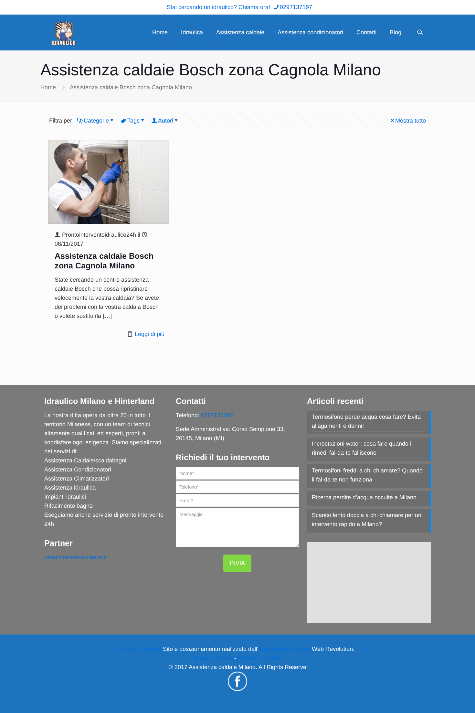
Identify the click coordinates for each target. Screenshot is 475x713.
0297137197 (296, 7)
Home (48, 87)
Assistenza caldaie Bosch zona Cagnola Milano (131, 87)
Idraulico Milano (141, 649)
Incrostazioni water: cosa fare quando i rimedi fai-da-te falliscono (361, 448)
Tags (133, 120)
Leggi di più (149, 334)
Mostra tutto (410, 120)
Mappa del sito (214, 658)
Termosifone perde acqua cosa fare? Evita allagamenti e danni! (366, 421)
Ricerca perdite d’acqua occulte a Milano (364, 497)
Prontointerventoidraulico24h (99, 235)
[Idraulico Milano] (64, 32)
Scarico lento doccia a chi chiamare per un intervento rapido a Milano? (366, 519)
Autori (165, 120)
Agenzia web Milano (284, 649)
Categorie (96, 120)
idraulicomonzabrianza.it (75, 557)
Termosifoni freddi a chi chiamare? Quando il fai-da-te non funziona (367, 475)
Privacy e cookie (259, 658)
